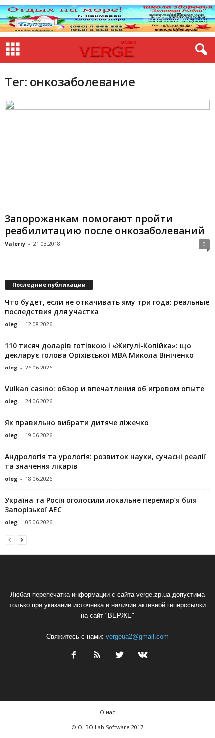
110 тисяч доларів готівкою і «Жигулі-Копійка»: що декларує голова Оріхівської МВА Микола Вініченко (99, 350)
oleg (11, 324)
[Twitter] (120, 656)
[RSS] (97, 656)
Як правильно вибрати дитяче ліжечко (77, 422)
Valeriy (15, 243)
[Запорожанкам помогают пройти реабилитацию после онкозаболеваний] (107, 154)
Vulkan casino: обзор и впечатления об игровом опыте (104, 388)
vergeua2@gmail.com (137, 636)
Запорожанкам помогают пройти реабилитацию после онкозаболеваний (105, 224)
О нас (108, 712)
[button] (199, 50)
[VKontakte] (142, 656)
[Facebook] (74, 656)
